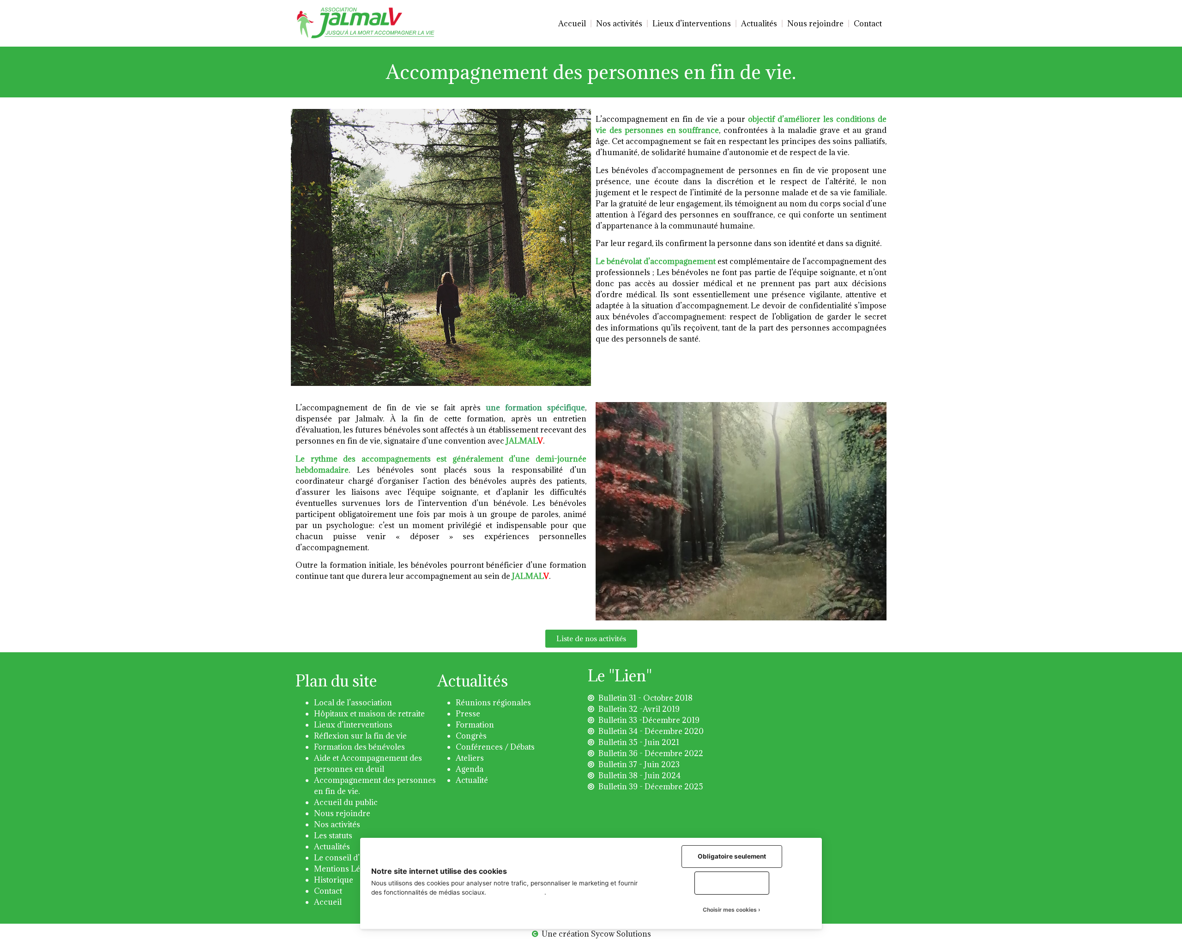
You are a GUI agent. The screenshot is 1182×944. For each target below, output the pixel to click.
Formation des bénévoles (359, 747)
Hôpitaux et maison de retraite (369, 714)
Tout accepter (732, 882)
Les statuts (333, 835)
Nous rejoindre (815, 23)
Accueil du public (346, 802)
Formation (475, 725)
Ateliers (470, 758)
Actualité (472, 780)
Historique (333, 880)
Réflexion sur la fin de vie (360, 736)
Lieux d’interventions (691, 23)
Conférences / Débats (495, 747)
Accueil (572, 23)
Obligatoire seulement (732, 856)
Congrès (471, 736)
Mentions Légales (346, 869)
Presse (468, 714)
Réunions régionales (493, 702)
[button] (591, 639)
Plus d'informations (516, 892)
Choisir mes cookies (730, 909)
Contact (868, 23)
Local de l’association (353, 702)
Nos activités (619, 23)
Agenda (469, 769)
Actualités (759, 23)
